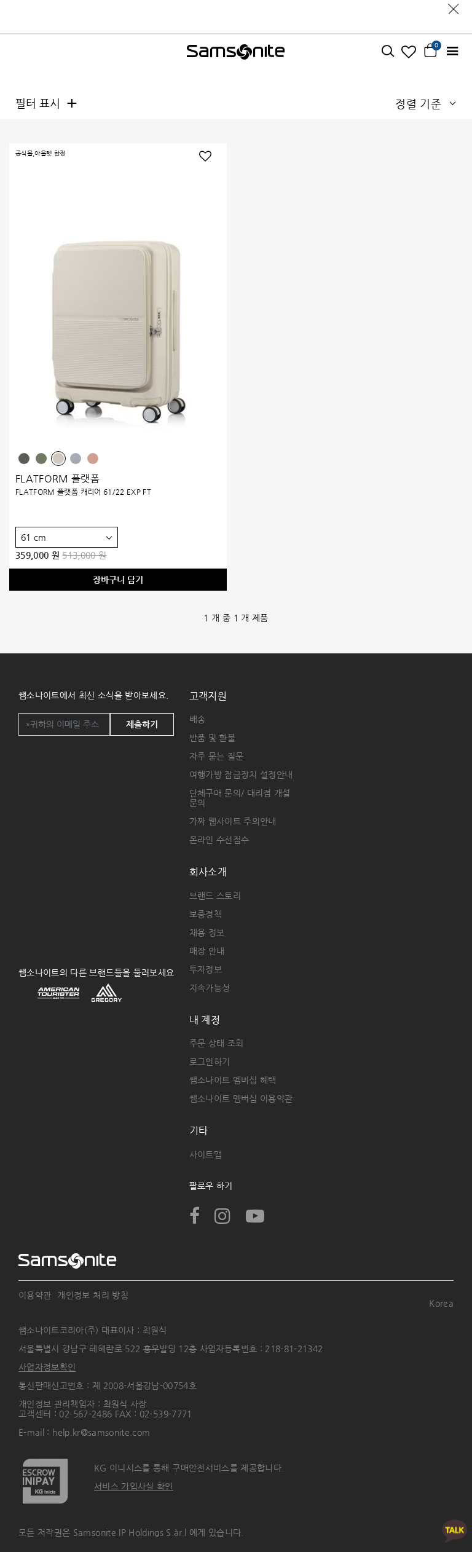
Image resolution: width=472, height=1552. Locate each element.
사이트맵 (205, 1154)
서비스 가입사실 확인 (133, 1486)
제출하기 (142, 724)
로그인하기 (209, 1061)
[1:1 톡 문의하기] (454, 1530)
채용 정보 (207, 932)
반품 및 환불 (212, 738)
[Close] (453, 6)
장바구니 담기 (118, 580)
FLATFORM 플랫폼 (57, 478)
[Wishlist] (409, 51)
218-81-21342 (294, 1348)
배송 (197, 719)
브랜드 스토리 (215, 895)
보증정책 (205, 914)
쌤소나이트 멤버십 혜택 (233, 1080)
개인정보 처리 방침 (92, 1295)
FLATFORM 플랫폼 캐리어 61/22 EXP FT (83, 491)
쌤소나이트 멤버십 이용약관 (241, 1098)
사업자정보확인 (47, 1367)
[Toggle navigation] (452, 51)
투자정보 (205, 969)
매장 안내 (207, 951)
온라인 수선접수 (219, 840)
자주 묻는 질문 (216, 756)
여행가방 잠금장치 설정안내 (241, 774)
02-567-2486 (85, 1414)
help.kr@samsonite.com (101, 1432)
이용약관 (34, 1295)
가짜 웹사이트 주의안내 (233, 821)
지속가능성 (209, 988)
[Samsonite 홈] (236, 51)
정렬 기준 (418, 103)
